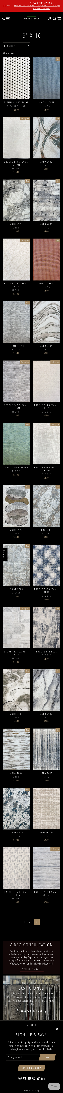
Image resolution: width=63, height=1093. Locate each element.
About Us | (31, 1025)
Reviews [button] (4, 554)
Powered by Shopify (31, 1090)
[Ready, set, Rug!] (31, 998)
